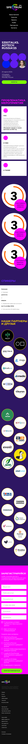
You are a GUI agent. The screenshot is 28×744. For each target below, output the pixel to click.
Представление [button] (14, 14)
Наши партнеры (5, 708)
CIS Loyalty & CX (5, 723)
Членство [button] (14, 17)
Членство (4, 700)
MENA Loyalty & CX (5, 719)
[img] (7, 336)
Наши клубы (4, 717)
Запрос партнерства (6, 712)
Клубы (14, 22)
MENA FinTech (5, 721)
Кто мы (3, 694)
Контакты (14, 28)
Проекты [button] (14, 20)
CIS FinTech (4, 725)
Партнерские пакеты (6, 710)
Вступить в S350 (5, 702)
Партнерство (14, 25)
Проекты (3, 696)
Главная (3, 692)
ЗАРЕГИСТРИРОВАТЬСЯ (12, 671)
